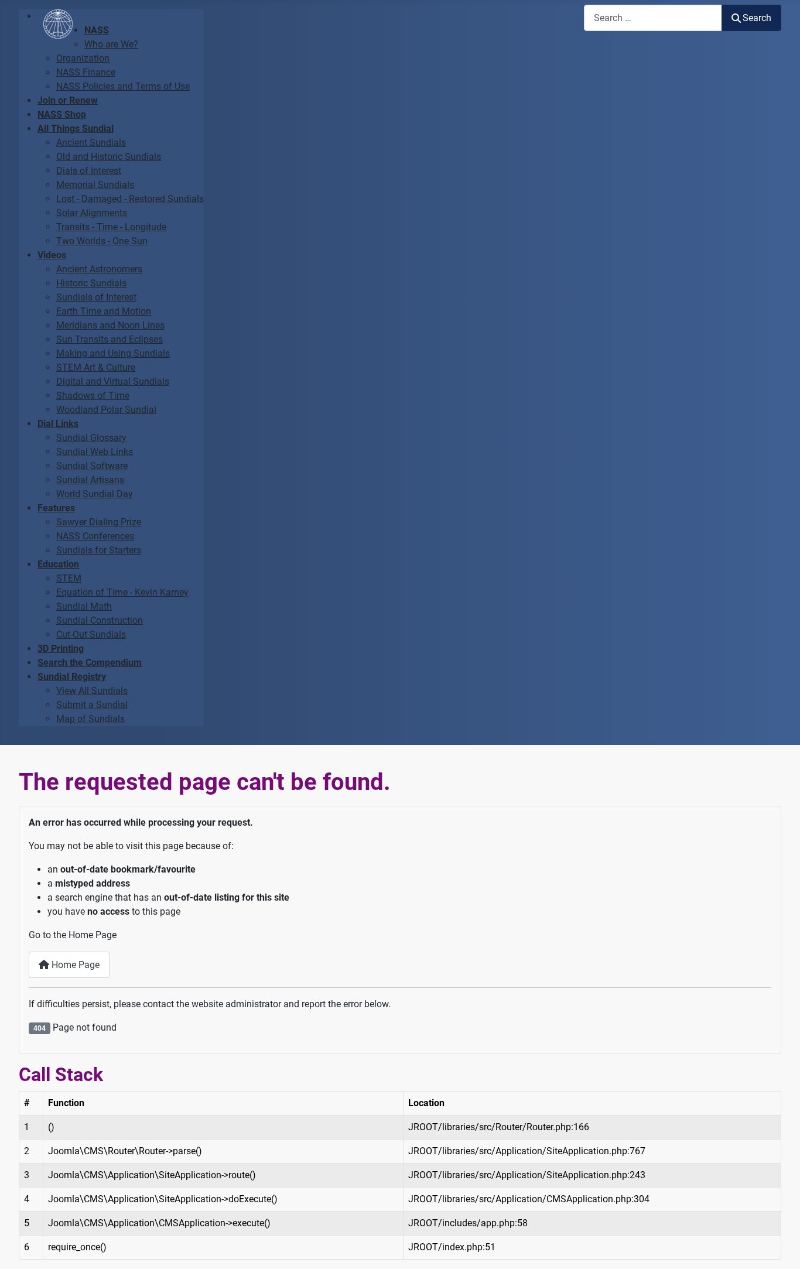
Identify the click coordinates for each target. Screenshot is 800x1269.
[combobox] (653, 18)
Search (757, 17)
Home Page (74, 964)
